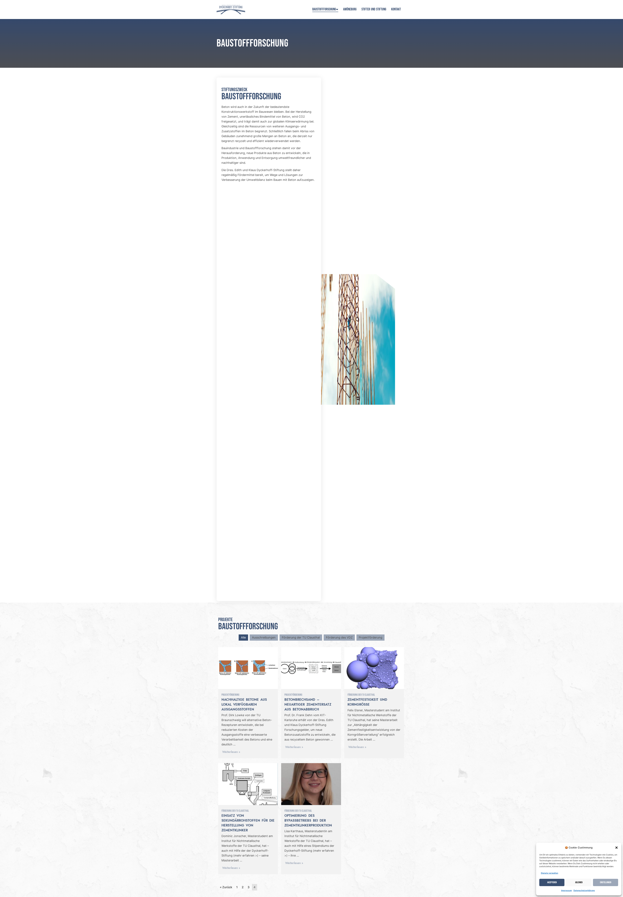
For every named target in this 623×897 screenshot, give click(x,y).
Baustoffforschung (324, 9)
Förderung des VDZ (339, 637)
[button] (616, 847)
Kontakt (396, 9)
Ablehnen (578, 882)
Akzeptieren (552, 882)
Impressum (566, 890)
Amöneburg (350, 9)
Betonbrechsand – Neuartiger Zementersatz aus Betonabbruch (307, 704)
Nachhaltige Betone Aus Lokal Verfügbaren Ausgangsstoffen (244, 704)
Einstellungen (605, 882)
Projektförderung (370, 637)
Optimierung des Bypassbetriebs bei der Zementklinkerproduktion (308, 820)
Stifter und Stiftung (373, 9)
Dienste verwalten (549, 873)
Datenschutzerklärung (584, 890)
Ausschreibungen (264, 637)
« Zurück (226, 887)
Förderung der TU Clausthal (301, 637)
